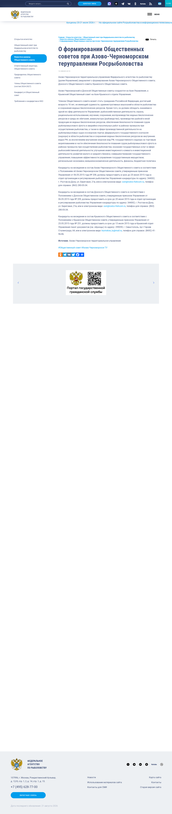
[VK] (129, 3)
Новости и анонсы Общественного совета (24, 58)
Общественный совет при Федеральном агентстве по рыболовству (26, 48)
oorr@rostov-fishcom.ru (133, 182)
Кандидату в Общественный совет (26, 93)
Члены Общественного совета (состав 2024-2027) (27, 84)
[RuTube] (143, 3)
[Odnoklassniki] (60, 255)
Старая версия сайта (150, 787)
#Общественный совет (69, 247)
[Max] (109, 3)
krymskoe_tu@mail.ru (112, 230)
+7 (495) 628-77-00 (24, 787)
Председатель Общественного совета (27, 76)
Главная (61, 37)
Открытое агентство (23, 39)
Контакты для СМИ (97, 787)
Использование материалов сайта (104, 782)
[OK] (135, 3)
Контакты (156, 782)
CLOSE (168, 3)
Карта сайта (155, 777)
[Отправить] (82, 255)
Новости (91, 777)
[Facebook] (78, 255)
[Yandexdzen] (116, 3)
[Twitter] (73, 255)
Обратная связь (89, 4)
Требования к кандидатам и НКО (28, 101)
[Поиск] (68, 4)
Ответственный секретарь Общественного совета (25, 67)
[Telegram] (122, 3)
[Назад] (18, 282)
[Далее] (153, 282)
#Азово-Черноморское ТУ (94, 247)
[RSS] (150, 3)
